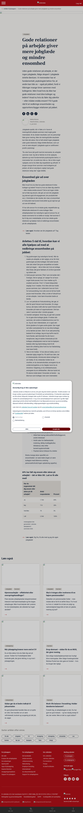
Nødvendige (19, 417)
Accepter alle (56, 429)
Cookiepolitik (19, 413)
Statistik (47, 417)
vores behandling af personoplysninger (54, 407)
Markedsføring (19, 420)
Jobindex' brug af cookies (29, 407)
